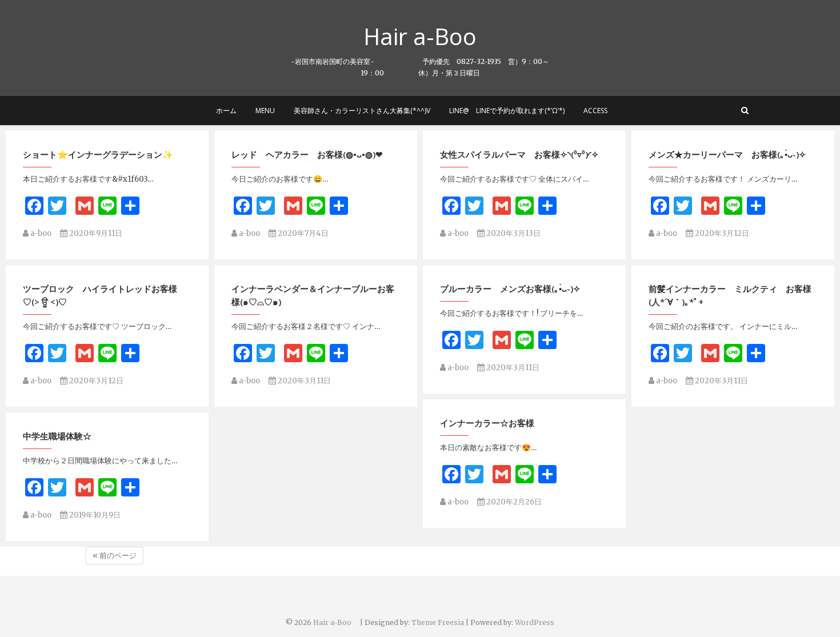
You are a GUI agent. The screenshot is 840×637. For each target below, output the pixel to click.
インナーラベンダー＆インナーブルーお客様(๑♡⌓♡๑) (312, 295)
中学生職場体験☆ (57, 436)
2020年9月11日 (94, 233)
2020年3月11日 (303, 381)
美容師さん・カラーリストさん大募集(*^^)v (362, 110)
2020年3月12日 (721, 233)
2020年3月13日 (513, 233)
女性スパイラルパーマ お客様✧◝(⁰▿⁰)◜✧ (519, 154)
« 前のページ (115, 555)
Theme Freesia (437, 622)
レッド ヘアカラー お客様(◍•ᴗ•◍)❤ (307, 154)
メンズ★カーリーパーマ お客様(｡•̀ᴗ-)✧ (727, 154)
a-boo (40, 233)
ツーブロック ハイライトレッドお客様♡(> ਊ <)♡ (100, 295)
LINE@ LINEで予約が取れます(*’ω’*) (507, 110)
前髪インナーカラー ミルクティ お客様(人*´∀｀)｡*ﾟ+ (730, 295)
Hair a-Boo (431, 36)
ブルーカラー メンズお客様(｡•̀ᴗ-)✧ (510, 288)
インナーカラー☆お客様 (487, 422)
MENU (265, 110)
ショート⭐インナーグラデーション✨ (98, 154)
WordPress (534, 622)
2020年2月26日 (513, 502)
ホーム (226, 110)
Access (595, 110)
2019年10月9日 (94, 515)
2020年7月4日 (302, 233)
